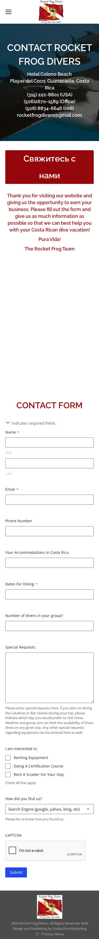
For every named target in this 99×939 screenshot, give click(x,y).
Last (8, 473)
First (8, 452)
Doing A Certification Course (38, 766)
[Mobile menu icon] (8, 12)
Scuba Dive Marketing (70, 928)
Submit (16, 872)
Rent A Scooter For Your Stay (39, 774)
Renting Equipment (31, 757)
